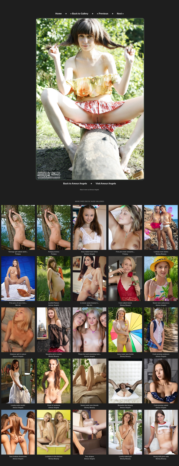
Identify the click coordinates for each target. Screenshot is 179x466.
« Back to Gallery (79, 13)
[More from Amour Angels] (90, 179)
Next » (120, 13)
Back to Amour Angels (75, 183)
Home (58, 13)
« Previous (102, 13)
